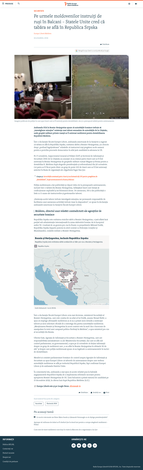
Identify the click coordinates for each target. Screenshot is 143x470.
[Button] (104, 44)
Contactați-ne (8, 449)
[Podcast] (129, 3)
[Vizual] (136, 3)
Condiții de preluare (10, 462)
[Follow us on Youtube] (79, 445)
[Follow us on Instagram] (84, 445)
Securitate (39, 11)
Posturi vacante (8, 453)
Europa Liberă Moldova (42, 34)
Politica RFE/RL (8, 444)
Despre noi (7, 457)
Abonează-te (75, 386)
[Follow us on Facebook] (74, 445)
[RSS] (89, 445)
